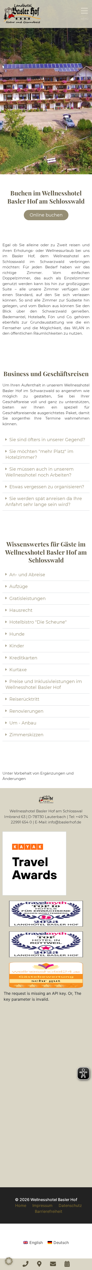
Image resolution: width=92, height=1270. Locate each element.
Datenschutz (70, 1205)
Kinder (16, 646)
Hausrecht (20, 610)
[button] (46, 440)
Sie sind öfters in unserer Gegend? (47, 439)
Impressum (42, 1205)
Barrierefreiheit (48, 1211)
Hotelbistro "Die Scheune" (38, 622)
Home (20, 1205)
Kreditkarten (23, 658)
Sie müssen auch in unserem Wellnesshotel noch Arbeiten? (39, 472)
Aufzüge (18, 586)
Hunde (17, 634)
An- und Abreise (27, 574)
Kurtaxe (18, 669)
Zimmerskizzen (26, 734)
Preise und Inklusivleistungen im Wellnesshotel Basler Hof (43, 684)
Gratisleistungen (27, 598)
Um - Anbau (22, 723)
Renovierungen (26, 711)
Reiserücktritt (24, 699)
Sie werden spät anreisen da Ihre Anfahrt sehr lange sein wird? (43, 501)
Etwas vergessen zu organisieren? (46, 487)
